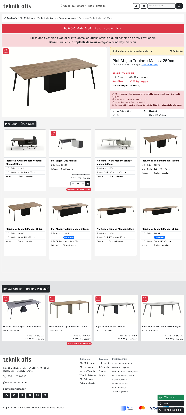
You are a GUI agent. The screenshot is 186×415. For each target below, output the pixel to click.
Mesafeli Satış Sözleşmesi (124, 371)
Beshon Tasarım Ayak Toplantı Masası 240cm (23, 326)
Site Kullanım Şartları (122, 363)
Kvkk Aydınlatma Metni (123, 375)
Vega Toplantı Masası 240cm (110, 326)
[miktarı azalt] (72, 183)
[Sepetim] (143, 6)
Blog (91, 5)
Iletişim (100, 5)
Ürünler (65, 5)
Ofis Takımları (86, 379)
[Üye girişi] (136, 6)
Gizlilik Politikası (119, 383)
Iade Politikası (119, 387)
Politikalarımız (119, 359)
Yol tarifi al (177, 51)
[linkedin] (45, 395)
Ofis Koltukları (86, 367)
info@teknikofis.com (16, 389)
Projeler (102, 371)
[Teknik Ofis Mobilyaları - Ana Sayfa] (17, 6)
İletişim (102, 375)
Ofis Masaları (67, 169)
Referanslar (104, 367)
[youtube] (29, 395)
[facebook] (14, 395)
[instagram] (37, 395)
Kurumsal (78, 5)
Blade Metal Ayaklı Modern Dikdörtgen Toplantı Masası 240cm (162, 326)
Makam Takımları (87, 371)
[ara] (179, 6)
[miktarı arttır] (83, 183)
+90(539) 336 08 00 (16, 382)
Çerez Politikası (119, 379)
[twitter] (22, 395)
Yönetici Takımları (87, 375)
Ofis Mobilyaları (27, 18)
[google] (6, 395)
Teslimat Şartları (120, 391)
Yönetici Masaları (25, 176)
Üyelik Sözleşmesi (121, 367)
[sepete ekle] (87, 183)
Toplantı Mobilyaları (46, 18)
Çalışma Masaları (87, 383)
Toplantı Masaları (67, 18)
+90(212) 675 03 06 (16, 376)
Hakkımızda (104, 363)
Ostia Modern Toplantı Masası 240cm (68, 326)
